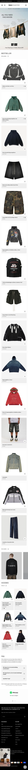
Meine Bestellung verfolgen (6, 735)
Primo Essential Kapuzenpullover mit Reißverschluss (6, 604)
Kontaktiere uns (4, 737)
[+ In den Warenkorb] (25, 82)
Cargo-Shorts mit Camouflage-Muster (10, 217)
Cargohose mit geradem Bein (8, 542)
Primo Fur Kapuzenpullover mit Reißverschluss (11, 412)
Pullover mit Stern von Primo (8, 86)
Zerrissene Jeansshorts (7, 444)
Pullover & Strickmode (19, 735)
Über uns (3, 742)
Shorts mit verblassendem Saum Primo (10, 184)
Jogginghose (17, 730)
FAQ (2, 724)
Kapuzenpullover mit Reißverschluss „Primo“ (11, 249)
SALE (16, 744)
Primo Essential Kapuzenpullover (8, 152)
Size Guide (3, 739)
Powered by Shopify (14, 766)
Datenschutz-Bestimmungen (7, 726)
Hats (16, 742)
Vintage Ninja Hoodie (19, 644)
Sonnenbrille (17, 726)
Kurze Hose (17, 739)
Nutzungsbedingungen (5, 730)
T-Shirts (16, 737)
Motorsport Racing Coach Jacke (8, 509)
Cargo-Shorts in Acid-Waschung (8, 314)
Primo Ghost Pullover (6, 347)
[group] (14, 29)
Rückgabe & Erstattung (5, 733)
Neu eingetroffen (18, 724)
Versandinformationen (5, 728)
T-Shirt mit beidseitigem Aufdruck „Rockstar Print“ (12, 282)
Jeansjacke (4, 477)
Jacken (16, 728)
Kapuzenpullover (18, 733)
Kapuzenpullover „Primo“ (7, 379)
